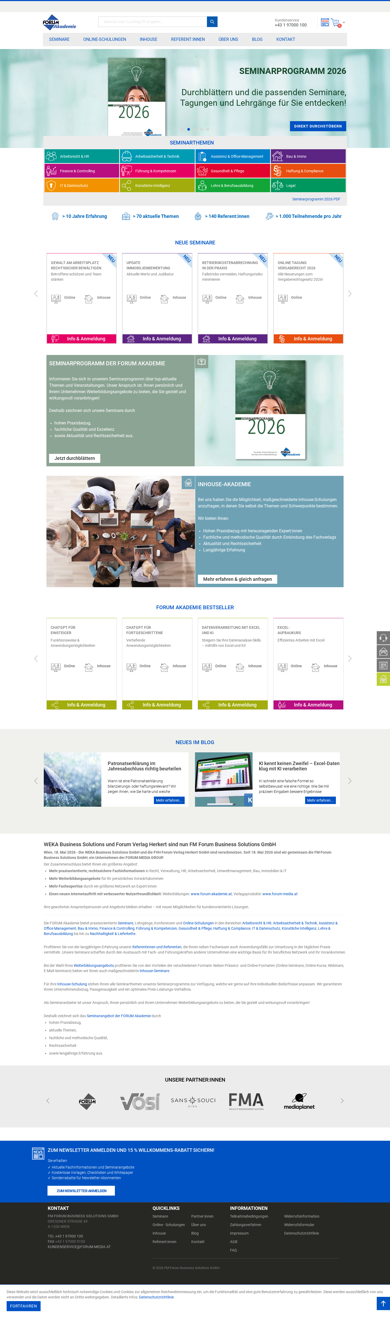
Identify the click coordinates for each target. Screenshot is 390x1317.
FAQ (233, 1250)
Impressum (239, 1233)
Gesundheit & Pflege (195, 928)
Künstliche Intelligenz (299, 928)
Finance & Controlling (117, 928)
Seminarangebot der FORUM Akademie (119, 1016)
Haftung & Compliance (231, 928)
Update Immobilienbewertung (73, 265)
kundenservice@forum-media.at (79, 1247)
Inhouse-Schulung (72, 984)
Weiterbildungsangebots (94, 965)
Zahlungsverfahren (245, 1225)
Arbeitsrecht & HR (256, 923)
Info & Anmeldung (86, 338)
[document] (196, 1301)
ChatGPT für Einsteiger (63, 630)
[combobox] (158, 21)
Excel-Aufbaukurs (289, 630)
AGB (233, 1242)
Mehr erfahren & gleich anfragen (237, 579)
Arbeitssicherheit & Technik (295, 923)
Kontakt (198, 1242)
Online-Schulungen (198, 923)
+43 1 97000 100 (69, 1236)
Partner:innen (202, 1216)
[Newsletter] (325, 22)
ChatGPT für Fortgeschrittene (144, 630)
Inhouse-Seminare (154, 971)
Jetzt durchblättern (74, 458)
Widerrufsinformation (301, 1216)
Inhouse (159, 1233)
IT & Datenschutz (266, 928)
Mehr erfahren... (169, 800)
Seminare (125, 923)
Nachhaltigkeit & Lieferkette (112, 934)
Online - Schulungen (169, 1225)
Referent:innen (164, 1242)
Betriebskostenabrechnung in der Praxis (155, 265)
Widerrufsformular (299, 1225)
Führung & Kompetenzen (156, 928)
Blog (195, 1233)
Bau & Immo (88, 928)
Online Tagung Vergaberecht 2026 (221, 265)
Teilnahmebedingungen (249, 1216)
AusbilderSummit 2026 (299, 263)
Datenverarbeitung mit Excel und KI (231, 630)
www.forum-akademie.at (211, 894)
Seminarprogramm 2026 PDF (316, 199)
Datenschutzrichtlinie (301, 1233)
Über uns (198, 1225)
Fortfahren (23, 1306)
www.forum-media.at (280, 894)
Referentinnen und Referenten (156, 947)
